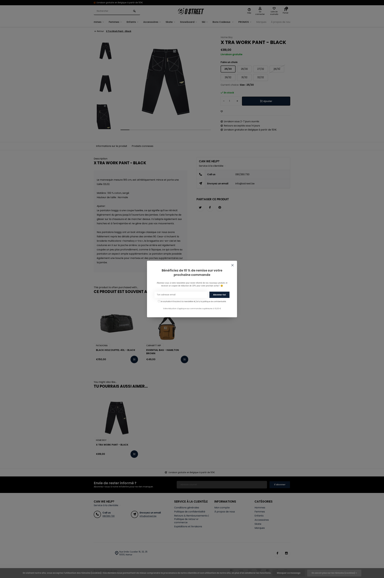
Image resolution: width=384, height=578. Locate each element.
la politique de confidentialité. (213, 301)
